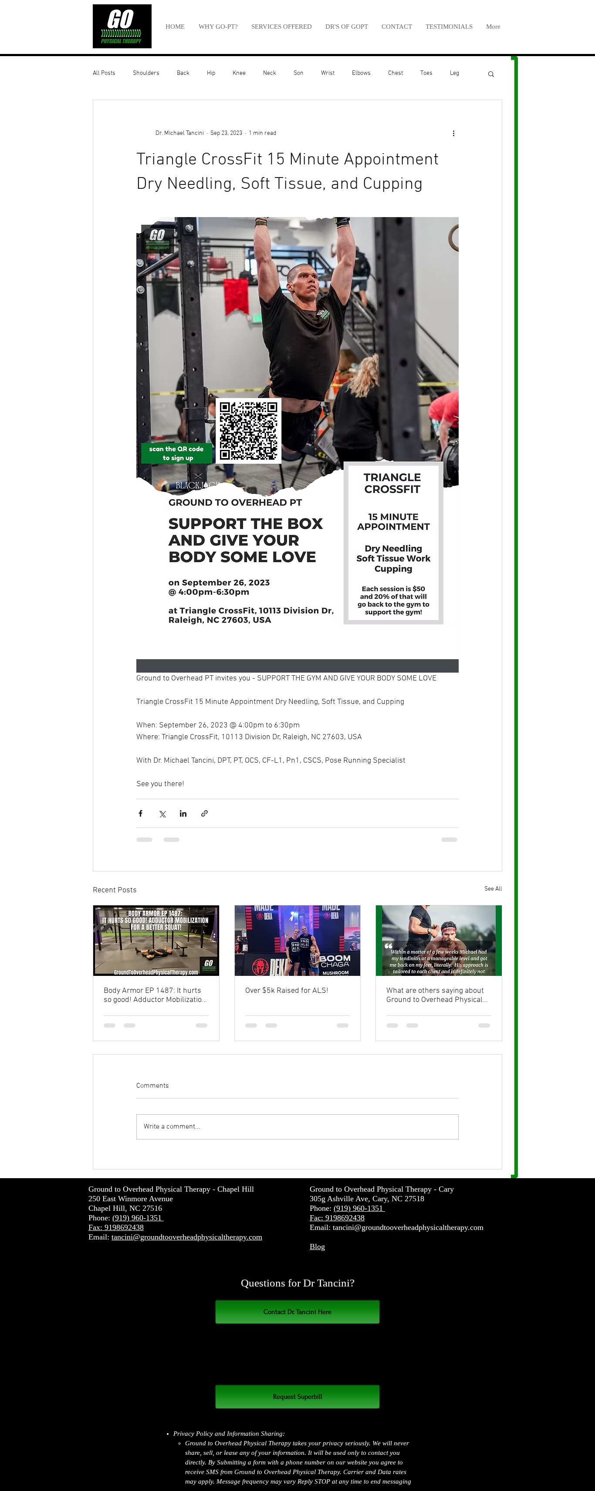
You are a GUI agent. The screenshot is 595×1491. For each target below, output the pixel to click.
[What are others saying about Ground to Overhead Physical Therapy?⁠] (439, 940)
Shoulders (146, 73)
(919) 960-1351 (138, 1226)
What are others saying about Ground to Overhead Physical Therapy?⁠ (435, 995)
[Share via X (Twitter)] (162, 813)
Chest (395, 73)
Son (299, 73)
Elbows (361, 73)
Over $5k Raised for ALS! (286, 990)
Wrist (328, 73)
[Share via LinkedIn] (183, 813)
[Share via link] (204, 813)
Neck (269, 73)
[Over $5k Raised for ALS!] (298, 940)
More (456, 73)
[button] (281, 26)
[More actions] (453, 133)
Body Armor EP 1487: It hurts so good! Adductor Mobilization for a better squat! (155, 995)
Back (183, 73)
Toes (426, 73)
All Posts (104, 73)
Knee (239, 73)
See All (493, 889)
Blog (317, 1254)
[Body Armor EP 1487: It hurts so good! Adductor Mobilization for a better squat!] (156, 940)
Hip (211, 73)
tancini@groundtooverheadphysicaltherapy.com (187, 1245)
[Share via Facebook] (140, 813)
